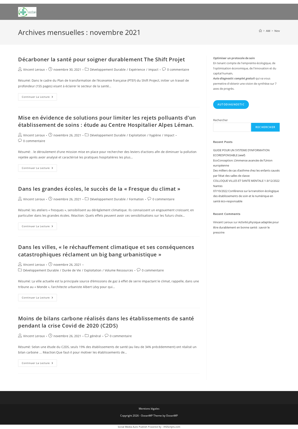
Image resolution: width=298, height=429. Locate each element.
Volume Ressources (119, 270)
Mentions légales (149, 408)
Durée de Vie (71, 270)
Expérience (137, 69)
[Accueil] (260, 31)
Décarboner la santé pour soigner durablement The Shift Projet (101, 59)
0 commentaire (178, 69)
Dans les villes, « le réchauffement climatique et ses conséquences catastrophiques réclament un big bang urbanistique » (106, 250)
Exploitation (137, 135)
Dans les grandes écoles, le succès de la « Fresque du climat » (99, 188)
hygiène (155, 135)
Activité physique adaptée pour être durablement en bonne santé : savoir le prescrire (246, 227)
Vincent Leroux (34, 69)
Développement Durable (108, 69)
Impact (153, 69)
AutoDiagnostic (231, 104)
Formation (136, 199)
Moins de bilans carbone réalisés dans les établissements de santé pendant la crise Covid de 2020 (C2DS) (106, 322)
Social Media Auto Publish (132, 426)
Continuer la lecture (39, 98)
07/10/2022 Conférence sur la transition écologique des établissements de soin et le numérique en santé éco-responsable (246, 196)
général (95, 336)
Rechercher (220, 120)
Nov (277, 31)
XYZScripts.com (171, 426)
